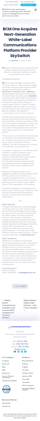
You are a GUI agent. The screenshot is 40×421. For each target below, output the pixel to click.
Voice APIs (25, 379)
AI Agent (25, 367)
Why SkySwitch (27, 361)
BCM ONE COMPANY (20, 418)
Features (25, 364)
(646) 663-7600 (29, 2)
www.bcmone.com (28, 235)
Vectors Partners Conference (8, 376)
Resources (5, 364)
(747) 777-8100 (13, 2)
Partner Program (28, 385)
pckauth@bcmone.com (27, 272)
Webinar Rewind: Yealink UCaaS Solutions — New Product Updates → (30, 305)
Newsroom (6, 373)
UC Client (25, 370)
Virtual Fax (25, 382)
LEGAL (5, 414)
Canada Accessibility (9, 381)
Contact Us (6, 406)
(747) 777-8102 (13, 5)
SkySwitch (33, 96)
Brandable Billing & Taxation (28, 389)
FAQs (4, 370)
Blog (3, 367)
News (23, 286)
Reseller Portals (27, 5)
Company (5, 361)
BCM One (30, 92)
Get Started (6, 403)
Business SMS (27, 376)
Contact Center (27, 373)
